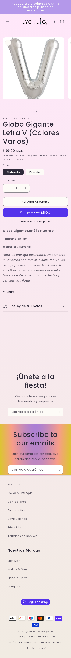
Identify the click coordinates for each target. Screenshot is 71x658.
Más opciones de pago (35, 221)
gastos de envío (40, 155)
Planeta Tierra (17, 578)
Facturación (16, 510)
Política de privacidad (22, 642)
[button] (7, 21)
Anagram (14, 586)
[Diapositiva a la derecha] (44, 111)
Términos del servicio (52, 642)
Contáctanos (17, 502)
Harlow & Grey (18, 569)
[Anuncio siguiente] (64, 7)
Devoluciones (17, 519)
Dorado (34, 172)
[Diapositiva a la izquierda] (27, 111)
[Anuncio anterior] (7, 7)
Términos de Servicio (22, 536)
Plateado (13, 172)
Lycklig (31, 631)
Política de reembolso (42, 636)
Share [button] (11, 292)
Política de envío (37, 648)
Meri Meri (14, 561)
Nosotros (14, 484)
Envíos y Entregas (20, 493)
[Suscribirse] (59, 412)
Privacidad (15, 527)
